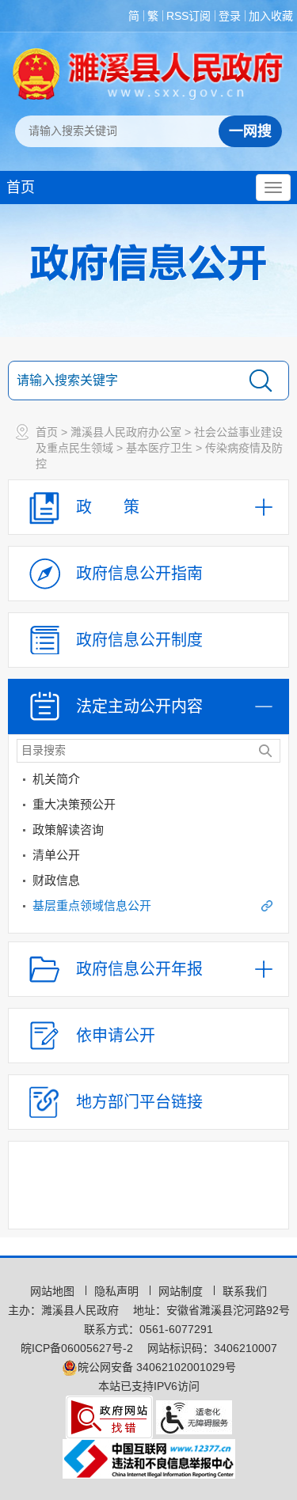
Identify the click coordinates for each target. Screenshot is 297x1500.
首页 (20, 187)
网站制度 (182, 1291)
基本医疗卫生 (159, 447)
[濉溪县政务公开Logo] (149, 73)
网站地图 (54, 1291)
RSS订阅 (188, 15)
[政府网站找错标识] (109, 1416)
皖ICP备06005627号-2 (77, 1348)
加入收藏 (271, 15)
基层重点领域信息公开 (91, 905)
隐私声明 (118, 1291)
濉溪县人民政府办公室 (125, 432)
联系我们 (245, 1291)
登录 (230, 15)
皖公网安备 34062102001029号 (157, 1367)
